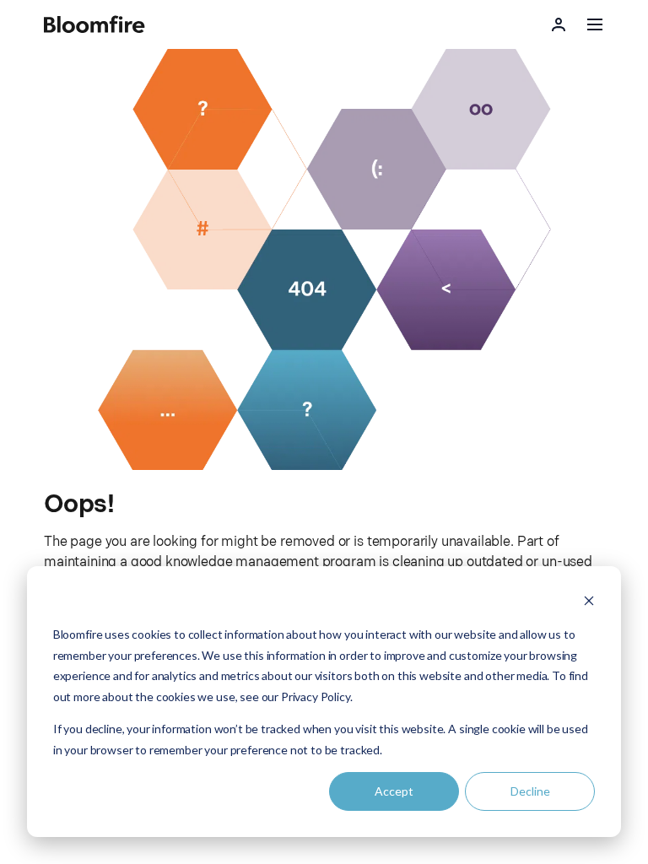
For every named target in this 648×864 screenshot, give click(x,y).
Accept (394, 791)
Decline (530, 791)
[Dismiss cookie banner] (589, 602)
